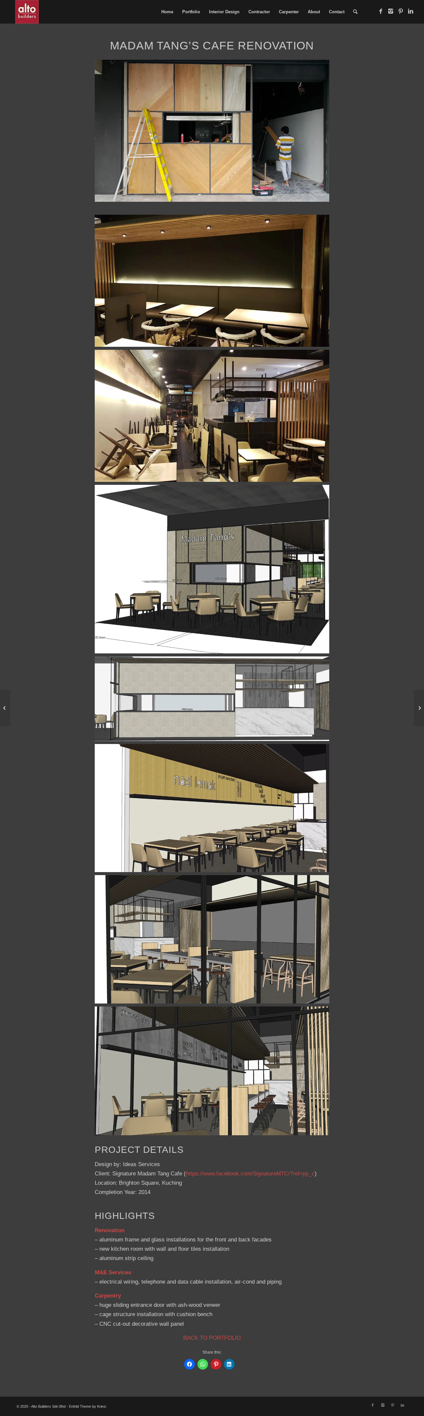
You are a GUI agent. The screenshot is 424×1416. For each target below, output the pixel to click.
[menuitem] (167, 12)
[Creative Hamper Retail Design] (419, 708)
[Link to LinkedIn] (410, 12)
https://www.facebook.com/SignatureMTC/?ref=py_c (250, 1173)
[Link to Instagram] (391, 12)
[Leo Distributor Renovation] (5, 708)
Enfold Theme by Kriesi (87, 1406)
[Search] (355, 12)
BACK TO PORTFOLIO (212, 1338)
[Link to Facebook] (381, 12)
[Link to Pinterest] (400, 12)
